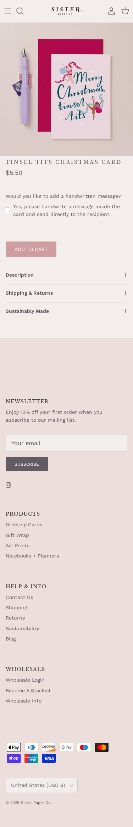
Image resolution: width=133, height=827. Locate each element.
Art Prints (17, 545)
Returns (15, 618)
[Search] (23, 11)
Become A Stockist (28, 690)
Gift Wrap (17, 535)
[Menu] (8, 11)
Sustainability (22, 628)
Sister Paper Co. (36, 802)
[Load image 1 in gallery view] (66, 89)
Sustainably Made (27, 311)
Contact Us (19, 597)
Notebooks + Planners (32, 556)
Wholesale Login (25, 680)
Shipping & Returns (29, 293)
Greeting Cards (24, 524)
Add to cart (31, 249)
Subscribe (27, 464)
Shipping (16, 607)
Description (20, 275)
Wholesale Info (23, 701)
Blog (11, 639)
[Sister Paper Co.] (66, 11)
